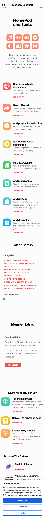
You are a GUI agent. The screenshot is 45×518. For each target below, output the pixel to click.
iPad (23, 285)
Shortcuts (9, 273)
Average (8, 260)
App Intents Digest (23, 464)
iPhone (28, 282)
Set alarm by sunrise (23, 430)
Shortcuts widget (13, 288)
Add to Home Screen (14, 279)
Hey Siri (17, 260)
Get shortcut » (19, 97)
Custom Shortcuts (14, 282)
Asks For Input (11, 285)
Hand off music (21, 105)
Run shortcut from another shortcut (19, 265)
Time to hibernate (22, 398)
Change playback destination (23, 86)
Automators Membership (27, 476)
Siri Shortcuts (24, 273)
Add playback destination (27, 123)
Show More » (20, 470)
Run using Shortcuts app (17, 269)
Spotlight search (13, 276)
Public (25, 260)
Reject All (22, 513)
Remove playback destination (23, 143)
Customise (22, 507)
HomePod (29, 288)
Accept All (22, 500)
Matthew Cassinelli (22, 5)
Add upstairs (20, 198)
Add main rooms (22, 180)
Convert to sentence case (26, 417)
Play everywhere (22, 162)
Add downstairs (22, 220)
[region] (22, 499)
